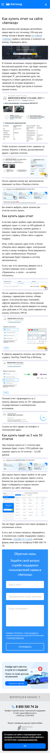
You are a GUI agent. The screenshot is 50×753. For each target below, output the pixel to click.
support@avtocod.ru (28, 713)
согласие (32, 633)
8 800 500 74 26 (27, 707)
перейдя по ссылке (22, 539)
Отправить (25, 646)
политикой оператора (15, 638)
